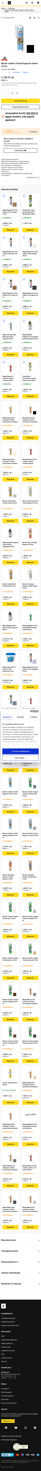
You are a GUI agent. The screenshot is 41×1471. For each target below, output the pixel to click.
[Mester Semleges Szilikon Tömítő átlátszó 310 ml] (10, 865)
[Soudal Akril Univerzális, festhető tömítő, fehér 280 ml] (30, 367)
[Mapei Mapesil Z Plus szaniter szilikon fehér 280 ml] (30, 699)
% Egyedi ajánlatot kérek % (20, 107)
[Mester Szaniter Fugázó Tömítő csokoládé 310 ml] (10, 1032)
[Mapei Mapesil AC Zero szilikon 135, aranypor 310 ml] (10, 200)
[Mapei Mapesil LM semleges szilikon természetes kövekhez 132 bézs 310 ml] (30, 1073)
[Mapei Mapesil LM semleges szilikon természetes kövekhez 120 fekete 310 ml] (30, 408)
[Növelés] (12, 93)
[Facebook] (6, 1427)
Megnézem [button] (10, 230)
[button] (2, 3)
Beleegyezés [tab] (7, 717)
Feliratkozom (7, 1421)
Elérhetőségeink (6, 1392)
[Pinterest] (35, 1427)
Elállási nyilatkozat (7, 1343)
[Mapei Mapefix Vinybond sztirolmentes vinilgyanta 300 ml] (10, 533)
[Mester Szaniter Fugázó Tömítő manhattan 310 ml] (30, 907)
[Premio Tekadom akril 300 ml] (10, 1073)
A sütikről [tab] (33, 717)
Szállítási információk (8, 1350)
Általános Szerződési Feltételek (11, 1436)
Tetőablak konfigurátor (8, 1318)
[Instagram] (25, 1427)
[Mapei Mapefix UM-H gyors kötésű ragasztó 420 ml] (10, 616)
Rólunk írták (5, 1399)
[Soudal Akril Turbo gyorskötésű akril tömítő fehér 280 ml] (30, 200)
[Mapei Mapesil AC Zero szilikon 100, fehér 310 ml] (10, 242)
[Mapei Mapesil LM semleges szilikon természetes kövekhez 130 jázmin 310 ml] (10, 450)
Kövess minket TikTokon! (9, 1403)
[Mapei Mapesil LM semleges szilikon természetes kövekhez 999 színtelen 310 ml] (10, 1115)
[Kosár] (38, 3)
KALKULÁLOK (19, 150)
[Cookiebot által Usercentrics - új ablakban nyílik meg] (30, 711)
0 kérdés (25, 72)
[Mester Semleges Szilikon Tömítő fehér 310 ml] (30, 865)
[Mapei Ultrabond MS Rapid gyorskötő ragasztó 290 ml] (10, 325)
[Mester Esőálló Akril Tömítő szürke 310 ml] (10, 491)
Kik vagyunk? (5, 1388)
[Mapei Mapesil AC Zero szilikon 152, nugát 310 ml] (10, 284)
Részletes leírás (32, 177)
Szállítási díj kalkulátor (8, 1322)
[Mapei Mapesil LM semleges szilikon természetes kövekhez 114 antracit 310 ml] (10, 1198)
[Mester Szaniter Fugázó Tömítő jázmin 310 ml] (10, 948)
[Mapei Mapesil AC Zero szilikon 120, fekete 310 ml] (30, 284)
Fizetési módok (6, 1347)
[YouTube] (16, 1427)
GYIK (2, 1354)
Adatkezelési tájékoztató (9, 1340)
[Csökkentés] (3, 93)
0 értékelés (16, 72)
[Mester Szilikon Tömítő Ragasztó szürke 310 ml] (30, 824)
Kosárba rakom (19, 101)
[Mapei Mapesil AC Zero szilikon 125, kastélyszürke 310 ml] (10, 699)
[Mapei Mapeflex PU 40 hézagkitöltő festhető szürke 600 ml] (30, 1115)
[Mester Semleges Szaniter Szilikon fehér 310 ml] (30, 574)
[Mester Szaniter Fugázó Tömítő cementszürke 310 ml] (30, 782)
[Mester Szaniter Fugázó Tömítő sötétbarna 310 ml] (10, 990)
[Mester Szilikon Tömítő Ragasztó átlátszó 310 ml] (10, 824)
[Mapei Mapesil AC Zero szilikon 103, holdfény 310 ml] (30, 242)
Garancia (4, 1361)
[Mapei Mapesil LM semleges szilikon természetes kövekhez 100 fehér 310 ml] (10, 408)
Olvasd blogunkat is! (7, 1396)
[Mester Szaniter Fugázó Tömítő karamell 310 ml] (30, 948)
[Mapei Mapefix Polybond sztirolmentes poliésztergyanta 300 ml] (30, 325)
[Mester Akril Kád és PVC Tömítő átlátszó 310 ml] (30, 491)
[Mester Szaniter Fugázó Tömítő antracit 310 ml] (30, 1032)
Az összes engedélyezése (20, 751)
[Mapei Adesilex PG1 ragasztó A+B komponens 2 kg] (10, 658)
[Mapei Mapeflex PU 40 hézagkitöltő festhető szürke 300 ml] (30, 616)
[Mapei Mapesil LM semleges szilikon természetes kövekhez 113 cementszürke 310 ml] (10, 1156)
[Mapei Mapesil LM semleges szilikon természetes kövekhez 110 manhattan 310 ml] (30, 1198)
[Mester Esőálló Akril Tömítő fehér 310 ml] (10, 574)
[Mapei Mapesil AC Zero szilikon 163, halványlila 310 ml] (30, 658)
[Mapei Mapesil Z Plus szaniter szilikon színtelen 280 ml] (30, 450)
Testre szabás (19, 758)
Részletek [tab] (20, 717)
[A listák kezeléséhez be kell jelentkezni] (31, 18)
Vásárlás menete (6, 1358)
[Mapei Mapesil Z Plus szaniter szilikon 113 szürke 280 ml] (30, 1156)
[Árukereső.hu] (20, 1446)
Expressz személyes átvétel (10, 1325)
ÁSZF (3, 1336)
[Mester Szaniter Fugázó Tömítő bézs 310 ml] (10, 907)
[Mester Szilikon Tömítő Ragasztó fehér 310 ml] (10, 782)
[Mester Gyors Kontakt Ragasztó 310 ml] (30, 533)
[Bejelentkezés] (32, 3)
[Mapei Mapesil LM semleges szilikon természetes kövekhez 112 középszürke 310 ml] (30, 990)
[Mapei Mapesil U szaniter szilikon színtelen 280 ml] (10, 367)
